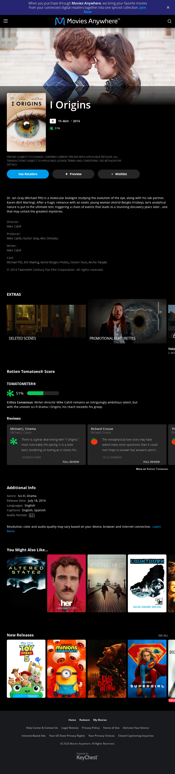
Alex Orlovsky (49, 238)
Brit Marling (31, 262)
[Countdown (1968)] (147, 583)
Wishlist (121, 174)
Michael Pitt (14, 262)
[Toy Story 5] (26, 669)
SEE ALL (163, 635)
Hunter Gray (31, 238)
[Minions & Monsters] (66, 669)
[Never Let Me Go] (107, 583)
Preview (76, 174)
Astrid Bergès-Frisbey (55, 262)
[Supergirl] (147, 669)
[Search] (170, 21)
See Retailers (28, 174)
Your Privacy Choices (101, 735)
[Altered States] (26, 583)
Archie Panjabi (98, 262)
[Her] (66, 583)
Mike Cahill (14, 226)
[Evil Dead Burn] (107, 669)
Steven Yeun (78, 262)
